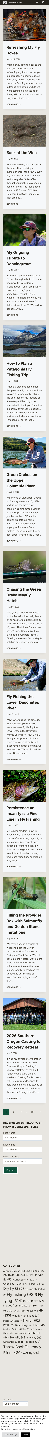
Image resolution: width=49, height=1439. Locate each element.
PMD (9, 1325)
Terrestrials (30, 1341)
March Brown (24, 1310)
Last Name (9, 1144)
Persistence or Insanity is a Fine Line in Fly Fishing (23, 813)
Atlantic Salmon (14, 1271)
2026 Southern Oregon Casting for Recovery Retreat (24, 1041)
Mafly (11, 1310)
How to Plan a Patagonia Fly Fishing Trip (19, 369)
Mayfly (19, 1315)
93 (32, 1112)
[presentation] (24, 25)
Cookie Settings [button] (10, 1434)
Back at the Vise (22, 152)
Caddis (26, 1275)
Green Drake (33, 1301)
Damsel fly (24, 1284)
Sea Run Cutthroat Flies (16, 1329)
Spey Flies (19, 1333)
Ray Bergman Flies (30, 1325)
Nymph (31, 1320)
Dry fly (13, 1288)
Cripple (9, 1283)
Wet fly (31, 1353)
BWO (14, 1275)
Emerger (29, 1289)
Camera (34, 1280)
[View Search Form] (43, 2)
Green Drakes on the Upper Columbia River (22, 480)
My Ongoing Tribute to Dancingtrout (19, 258)
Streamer (11, 1341)
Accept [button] (25, 1434)
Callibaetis (21, 1279)
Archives (8, 1399)
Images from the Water (20, 1305)
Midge (33, 1315)
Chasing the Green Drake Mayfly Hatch (24, 595)
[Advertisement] (14, 1218)
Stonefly (17, 1337)
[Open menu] (36, 2)
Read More (14, 104)
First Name (9, 1132)
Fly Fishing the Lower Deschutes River (23, 702)
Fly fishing (22, 1294)
